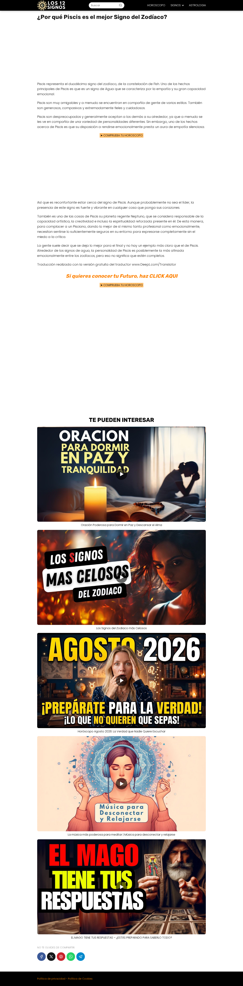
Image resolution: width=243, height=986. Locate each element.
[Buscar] (120, 5)
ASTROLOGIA (197, 5)
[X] (51, 956)
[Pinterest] (61, 956)
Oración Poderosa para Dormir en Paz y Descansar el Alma (121, 525)
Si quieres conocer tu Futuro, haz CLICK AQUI (121, 276)
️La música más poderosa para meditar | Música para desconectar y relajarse (121, 835)
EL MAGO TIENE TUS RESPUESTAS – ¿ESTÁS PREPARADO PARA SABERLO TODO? (121, 938)
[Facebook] (41, 956)
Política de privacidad (51, 978)
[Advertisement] (121, 51)
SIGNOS (176, 5)
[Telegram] (80, 956)
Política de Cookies (80, 978)
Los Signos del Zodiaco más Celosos (121, 628)
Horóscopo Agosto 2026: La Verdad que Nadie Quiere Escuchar (121, 731)
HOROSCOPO (156, 5)
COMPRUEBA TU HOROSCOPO (123, 135)
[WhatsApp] (71, 956)
